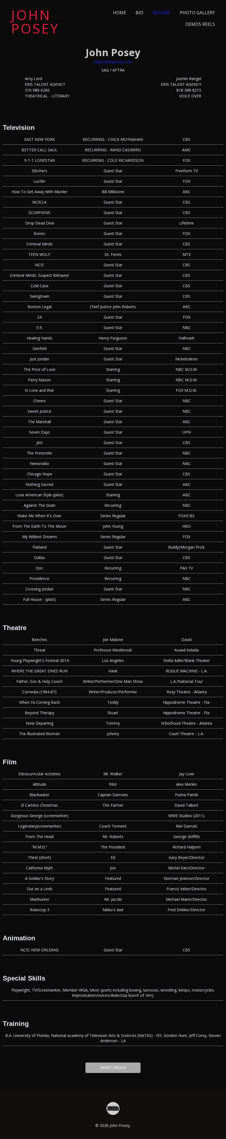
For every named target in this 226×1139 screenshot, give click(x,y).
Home (119, 13)
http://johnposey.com (113, 61)
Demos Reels (200, 24)
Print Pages (113, 1068)
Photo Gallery (197, 13)
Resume (161, 13)
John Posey (35, 21)
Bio (139, 13)
